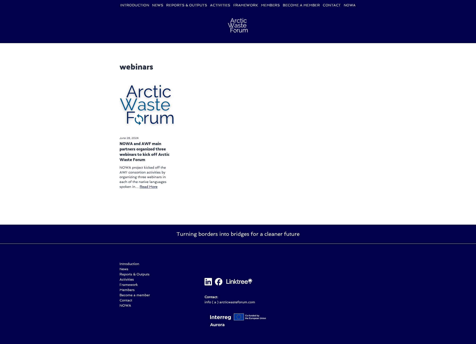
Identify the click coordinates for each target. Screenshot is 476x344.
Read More (148, 187)
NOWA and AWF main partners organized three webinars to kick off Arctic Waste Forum (145, 151)
